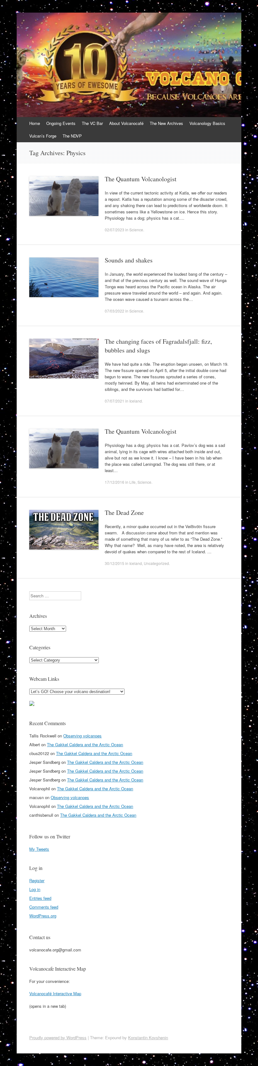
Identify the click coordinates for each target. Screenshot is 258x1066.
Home (34, 123)
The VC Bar (92, 123)
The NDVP (72, 136)
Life (132, 482)
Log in (34, 889)
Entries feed (40, 898)
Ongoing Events (61, 123)
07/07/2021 (114, 400)
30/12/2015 (114, 563)
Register (36, 880)
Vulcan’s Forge (42, 136)
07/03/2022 (114, 310)
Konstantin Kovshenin (148, 1038)
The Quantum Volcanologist (141, 179)
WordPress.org (42, 916)
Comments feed (43, 907)
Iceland (135, 400)
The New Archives (166, 123)
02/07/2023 (114, 229)
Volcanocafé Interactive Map (55, 993)
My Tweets (39, 849)
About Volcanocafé (126, 123)
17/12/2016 (114, 482)
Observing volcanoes (82, 736)
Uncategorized (156, 563)
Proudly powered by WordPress (58, 1038)
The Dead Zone (124, 512)
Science (136, 229)
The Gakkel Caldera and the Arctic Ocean (85, 744)
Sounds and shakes (129, 260)
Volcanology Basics (207, 123)
